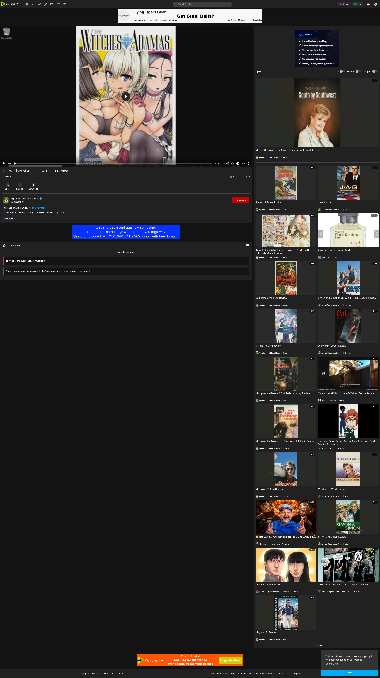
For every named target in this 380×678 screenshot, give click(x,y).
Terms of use (214, 673)
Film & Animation (39, 208)
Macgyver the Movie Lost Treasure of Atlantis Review (285, 441)
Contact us (253, 673)
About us (241, 673)
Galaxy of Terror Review (269, 202)
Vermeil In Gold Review (268, 345)
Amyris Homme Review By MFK (335, 250)
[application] (126, 96)
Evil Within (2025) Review (332, 345)
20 (232, 163)
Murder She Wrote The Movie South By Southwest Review (287, 149)
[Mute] (237, 163)
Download (33, 189)
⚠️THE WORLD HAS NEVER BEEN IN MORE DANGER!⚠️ (286, 536)
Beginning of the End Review (271, 297)
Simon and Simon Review (332, 536)
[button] (368, 4)
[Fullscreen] (247, 163)
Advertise (278, 673)
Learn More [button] (332, 664)
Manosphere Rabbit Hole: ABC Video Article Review (346, 393)
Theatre (350, 71)
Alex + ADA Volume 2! (268, 584)
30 (227, 163)
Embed (19, 189)
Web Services (266, 673)
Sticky (336, 71)
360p (243, 164)
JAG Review (324, 202)
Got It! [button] (349, 672)
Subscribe (242, 200)
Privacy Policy (229, 673)
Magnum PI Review (266, 632)
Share (8, 189)
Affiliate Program (293, 673)
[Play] (3, 163)
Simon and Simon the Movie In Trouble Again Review (347, 297)
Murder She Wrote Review (332, 488)
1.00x (223, 164)
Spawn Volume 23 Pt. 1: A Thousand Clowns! (343, 584)
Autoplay (367, 71)
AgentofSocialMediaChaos (25, 198)
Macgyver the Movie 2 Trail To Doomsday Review (283, 393)
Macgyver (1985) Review (269, 488)
